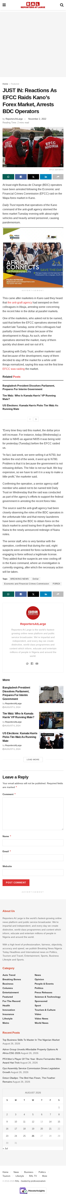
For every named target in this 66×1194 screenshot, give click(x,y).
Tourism (6, 1176)
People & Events (44, 983)
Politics (39, 988)
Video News (41, 1018)
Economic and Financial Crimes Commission (26, 584)
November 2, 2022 (37, 119)
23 (7, 1136)
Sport (38, 1005)
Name (7, 836)
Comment (9, 794)
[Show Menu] (4, 5)
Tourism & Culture (45, 1010)
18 (24, 1128)
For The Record (11, 1001)
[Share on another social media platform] (57, 176)
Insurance (8, 1014)
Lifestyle (8, 1018)
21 (50, 1128)
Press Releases (43, 992)
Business (8, 983)
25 (24, 1136)
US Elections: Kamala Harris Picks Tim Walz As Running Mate (20, 737)
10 (16, 1121)
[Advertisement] (33, 44)
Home (5, 84)
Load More (33, 760)
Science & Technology (48, 996)
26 (33, 1136)
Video (38, 1014)
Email (7, 851)
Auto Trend (9, 975)
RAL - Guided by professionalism (30, 1181)
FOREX (56, 584)
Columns (8, 988)
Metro (6, 1023)
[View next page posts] (36, 419)
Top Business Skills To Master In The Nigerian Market (31, 1040)
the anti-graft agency (20, 302)
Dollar (36, 579)
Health (6, 1005)
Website (7, 866)
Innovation (9, 1010)
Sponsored (41, 1001)
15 (59, 1121)
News (38, 975)
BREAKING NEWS (19, 579)
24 (16, 1136)
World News (41, 1023)
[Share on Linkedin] (46, 176)
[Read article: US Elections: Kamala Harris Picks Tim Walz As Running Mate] (51, 740)
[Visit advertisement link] (33, 257)
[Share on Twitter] (33, 176)
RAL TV (33, 1176)
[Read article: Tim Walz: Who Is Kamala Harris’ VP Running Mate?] (51, 720)
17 (16, 1128)
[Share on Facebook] (21, 176)
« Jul (5, 1148)
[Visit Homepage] (33, 5)
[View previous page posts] (29, 419)
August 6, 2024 (12, 707)
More (44, 1176)
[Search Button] (61, 5)
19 (33, 1128)
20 (41, 1128)
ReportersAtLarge (14, 119)
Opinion (39, 979)
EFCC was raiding (14, 368)
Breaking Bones (12, 979)
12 (33, 1121)
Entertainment (11, 992)
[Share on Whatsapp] (8, 176)
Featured (15, 84)
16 (7, 1128)
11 (24, 1121)
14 (50, 1121)
